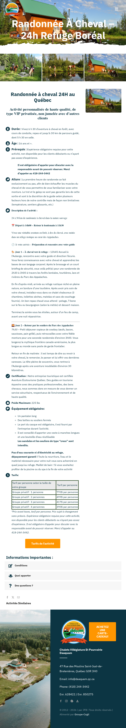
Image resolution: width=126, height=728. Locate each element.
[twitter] (13, 597)
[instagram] (66, 701)
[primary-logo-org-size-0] (12, 3)
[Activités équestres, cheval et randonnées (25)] (21, 55)
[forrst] (77, 701)
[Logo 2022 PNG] (73, 620)
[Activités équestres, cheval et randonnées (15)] (105, 55)
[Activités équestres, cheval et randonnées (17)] (63, 55)
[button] (2, 67)
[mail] (18, 597)
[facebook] (7, 597)
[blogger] (72, 701)
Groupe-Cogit (82, 714)
